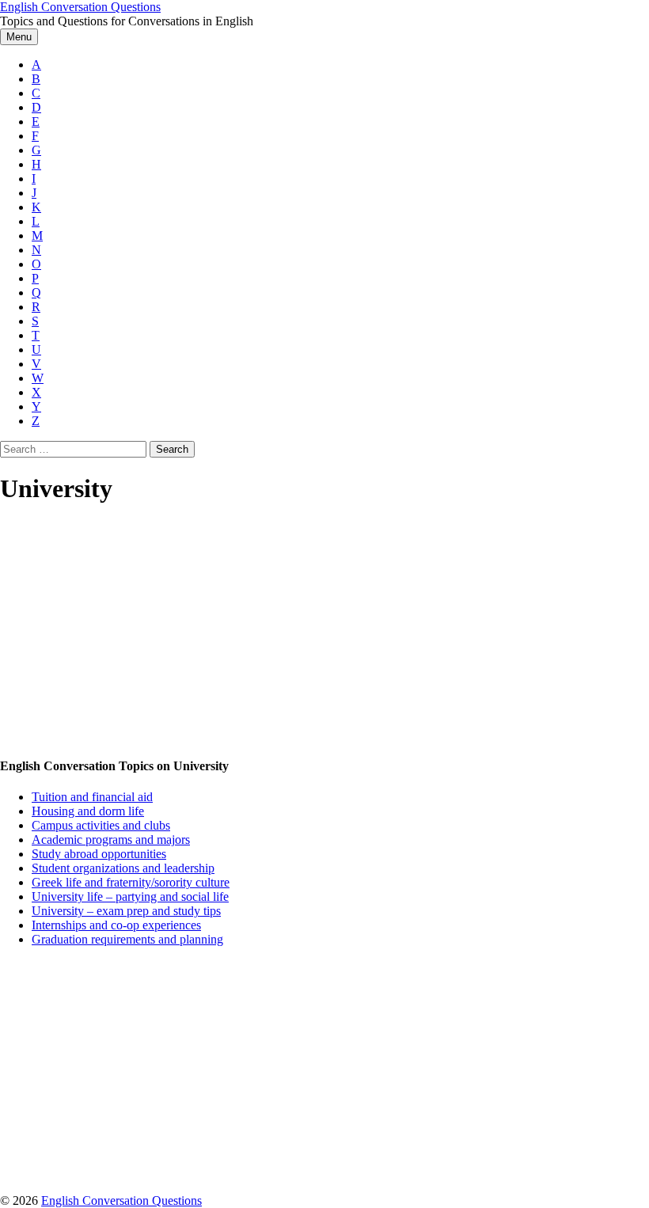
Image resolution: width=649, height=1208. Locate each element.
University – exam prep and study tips (126, 910)
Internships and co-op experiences (116, 925)
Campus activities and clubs (101, 825)
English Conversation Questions (80, 6)
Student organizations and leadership (123, 868)
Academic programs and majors (111, 839)
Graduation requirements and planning (127, 939)
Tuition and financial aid (92, 796)
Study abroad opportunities (99, 853)
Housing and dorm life (88, 811)
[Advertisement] (324, 632)
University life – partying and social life (130, 896)
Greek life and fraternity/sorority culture (131, 882)
